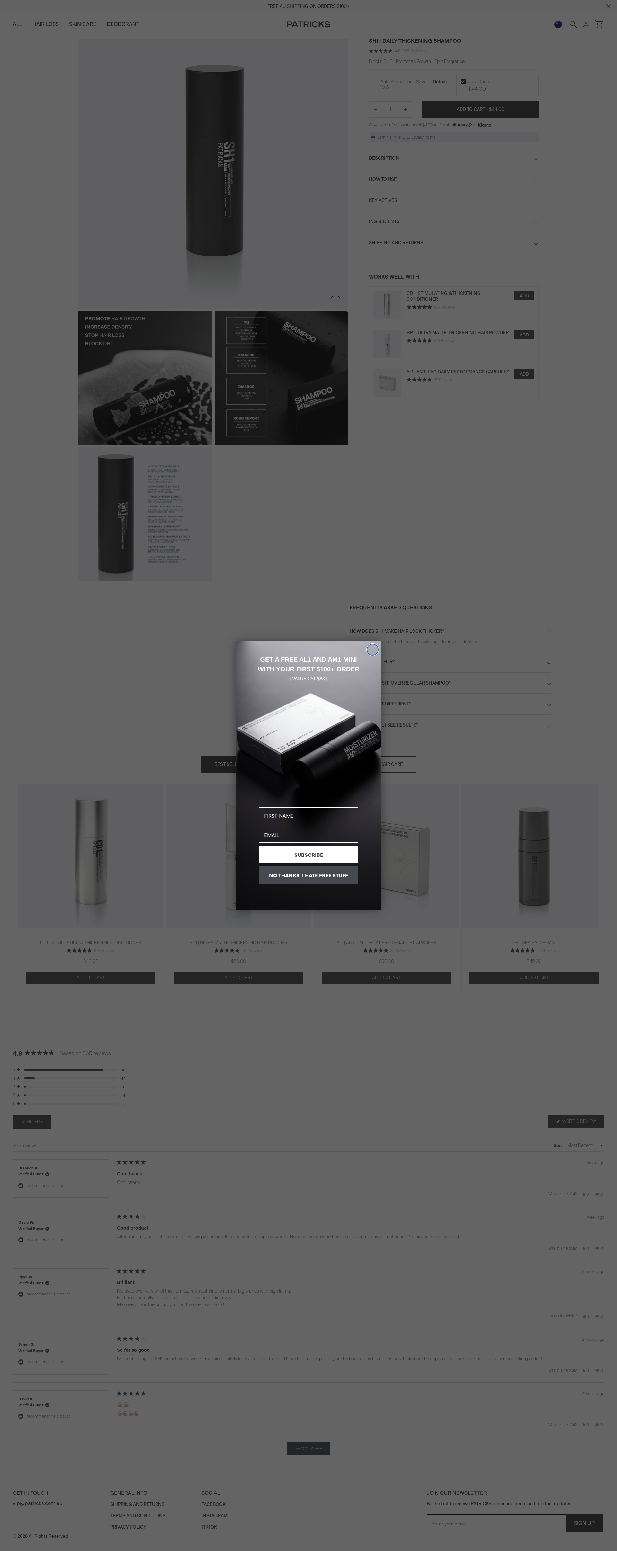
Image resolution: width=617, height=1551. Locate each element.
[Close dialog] (372, 649)
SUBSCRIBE (308, 854)
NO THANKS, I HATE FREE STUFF (308, 875)
